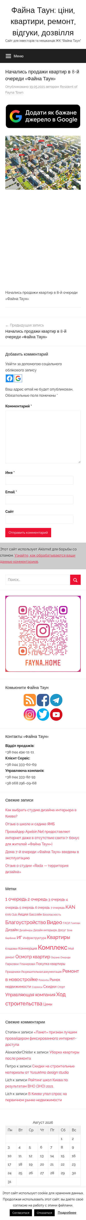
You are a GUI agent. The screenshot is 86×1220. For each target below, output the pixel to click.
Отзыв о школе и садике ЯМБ (30, 824)
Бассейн (35, 914)
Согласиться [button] (20, 1212)
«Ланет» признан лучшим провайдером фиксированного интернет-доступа (41, 1038)
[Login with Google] (18, 378)
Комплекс (52, 947)
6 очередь (42, 907)
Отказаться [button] (44, 1212)
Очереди (65, 957)
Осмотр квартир (32, 956)
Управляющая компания (30, 994)
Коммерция (27, 948)
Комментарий (18, 406)
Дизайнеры (25, 930)
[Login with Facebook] (9, 378)
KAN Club (11, 914)
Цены (47, 1004)
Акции (23, 914)
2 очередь (37, 899)
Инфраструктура (34, 938)
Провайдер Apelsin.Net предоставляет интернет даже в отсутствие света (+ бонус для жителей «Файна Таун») (42, 837)
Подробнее (67, 1213)
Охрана (55, 957)
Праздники (13, 971)
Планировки (27, 964)
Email (11, 492)
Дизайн (12, 930)
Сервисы (37, 987)
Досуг (62, 930)
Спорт (61, 986)
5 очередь (26, 907)
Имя (10, 473)
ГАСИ (66, 923)
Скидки (49, 986)
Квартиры (58, 937)
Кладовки (11, 948)
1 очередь (16, 899)
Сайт (9, 511)
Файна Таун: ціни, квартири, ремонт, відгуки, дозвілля (43, 21)
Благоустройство (25, 922)
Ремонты (44, 980)
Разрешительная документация (41, 971)
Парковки (12, 964)
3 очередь (56, 899)
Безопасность (52, 914)
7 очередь (58, 907)
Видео (54, 922)
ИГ (19, 937)
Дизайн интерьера (45, 930)
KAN (70, 907)
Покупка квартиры (50, 964)
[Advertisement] (43, 239)
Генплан (75, 923)
